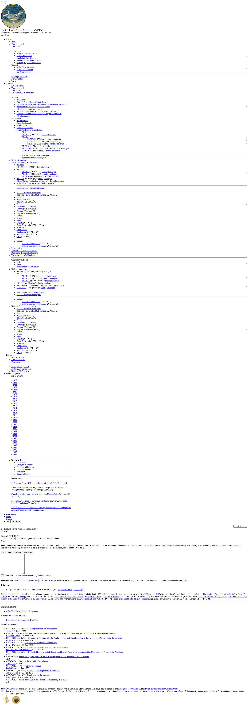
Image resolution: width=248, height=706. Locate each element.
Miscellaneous (27, 155)
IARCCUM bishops (25, 69)
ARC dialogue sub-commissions (30, 109)
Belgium (20, 202)
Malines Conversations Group (29, 60)
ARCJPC (25, 134)
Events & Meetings (19, 160)
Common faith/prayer (25, 467)
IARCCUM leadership (26, 67)
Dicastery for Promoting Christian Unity (161, 689)
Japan (19, 220)
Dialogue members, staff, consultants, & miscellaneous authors (42, 104)
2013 (15, 410)
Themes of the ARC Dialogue (23, 255)
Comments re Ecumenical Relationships (41, 643)
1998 (15, 445)
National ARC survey (20, 371)
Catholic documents (25, 127)
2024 (15, 385)
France (19, 216)
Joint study (21, 472)
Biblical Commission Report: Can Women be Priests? (46, 647)
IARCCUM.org (7, 689)
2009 (15, 420)
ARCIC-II (31, 141)
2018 (15, 399)
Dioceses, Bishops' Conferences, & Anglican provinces (39, 114)
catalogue (52, 134)
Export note (6, 552)
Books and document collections (24, 253)
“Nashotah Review (111, 596)
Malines (20, 241)
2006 (15, 427)
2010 (15, 417)
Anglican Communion (129, 689)
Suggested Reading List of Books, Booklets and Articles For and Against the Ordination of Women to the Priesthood (75, 652)
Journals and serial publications (24, 250)
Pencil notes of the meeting (38, 675)
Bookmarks (11, 514)
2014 (15, 408)
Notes (8, 516)
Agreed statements (24, 123)
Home (13, 42)
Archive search (17, 86)
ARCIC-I (31, 139)
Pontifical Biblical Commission (136, 599)
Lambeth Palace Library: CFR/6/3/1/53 (22, 620)
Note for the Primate (33, 666)
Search (9, 519)
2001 (15, 438)
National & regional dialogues (34, 158)
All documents (22, 120)
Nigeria (20, 223)
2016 (15, 403)
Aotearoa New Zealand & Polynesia (31, 195)
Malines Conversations (31, 243)
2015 (15, 406)
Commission (74, 691)
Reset (18, 521)
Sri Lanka (21, 234)
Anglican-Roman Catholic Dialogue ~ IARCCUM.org (23, 30)
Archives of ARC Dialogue (22, 93)
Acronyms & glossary (20, 366)
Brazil (19, 204)
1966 (15, 454)
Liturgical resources (25, 465)
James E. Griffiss (94, 596)
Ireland (19, 218)
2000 (15, 440)
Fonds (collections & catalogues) (30, 130)
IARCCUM (27, 151)
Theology (22, 596)
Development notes (19, 76)
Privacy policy (17, 79)
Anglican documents (25, 125)
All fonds (25, 132)
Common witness (24, 469)
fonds (44, 134)
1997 (15, 447)
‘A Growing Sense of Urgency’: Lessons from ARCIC (33, 483)
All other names (23, 116)
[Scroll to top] (2, 2)
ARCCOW (26, 148)
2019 (15, 396)
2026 (15, 380)
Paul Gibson (11, 668)
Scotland (20, 227)
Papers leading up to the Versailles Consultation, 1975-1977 (43, 680)
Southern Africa (23, 232)
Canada (20, 206)
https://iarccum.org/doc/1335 (26, 580)
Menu (6, 35)
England (20, 211)
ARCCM (25, 146)
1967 (15, 452)
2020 (15, 394)
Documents (16, 118)
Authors (14, 97)
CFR (8, 654)
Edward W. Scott (13, 636)
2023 (15, 387)
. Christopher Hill (152, 594)
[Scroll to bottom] (5, 2)
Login (13, 81)
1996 (15, 450)
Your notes (15, 46)
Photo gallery (16, 248)
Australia (20, 197)
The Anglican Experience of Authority (44, 670)
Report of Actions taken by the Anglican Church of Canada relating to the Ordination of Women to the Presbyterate (75, 638)
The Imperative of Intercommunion (42, 629)
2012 (15, 413)
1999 (15, 443)
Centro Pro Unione (24, 56)
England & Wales (24, 213)
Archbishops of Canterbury (28, 267)
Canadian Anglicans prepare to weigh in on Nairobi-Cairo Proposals (39, 494)
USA (19, 237)
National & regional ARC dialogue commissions (36, 111)
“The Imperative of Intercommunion (68, 596)
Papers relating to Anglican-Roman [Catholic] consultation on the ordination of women (54, 656)
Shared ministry (23, 474)
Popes (19, 264)
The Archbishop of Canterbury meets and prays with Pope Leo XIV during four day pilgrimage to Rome (39, 488)
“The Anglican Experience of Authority (218, 594)
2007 (15, 424)
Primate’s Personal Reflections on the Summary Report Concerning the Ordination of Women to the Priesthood (70, 633)
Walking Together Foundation (29, 62)
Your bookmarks (18, 44)
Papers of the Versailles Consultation (33, 661)
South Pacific (22, 230)
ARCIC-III (31, 144)
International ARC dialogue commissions (33, 107)
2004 (15, 431)
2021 (15, 392)
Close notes (27, 552)
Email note (17, 552)
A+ (12, 521)
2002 (15, 436)
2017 (15, 401)
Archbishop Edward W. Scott (91, 599)
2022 (15, 389)
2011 (15, 415)
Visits (19, 262)
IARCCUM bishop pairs (21, 369)
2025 (15, 382)
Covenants (21, 462)
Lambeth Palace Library (26, 58)
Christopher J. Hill (13, 677)
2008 (15, 422)
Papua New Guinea (25, 225)
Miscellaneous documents (27, 611)
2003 (15, 433)
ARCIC (25, 137)
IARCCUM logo (23, 72)
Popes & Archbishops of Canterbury (31, 102)
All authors (21, 100)
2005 (15, 429)
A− (8, 521)
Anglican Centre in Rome (27, 53)
